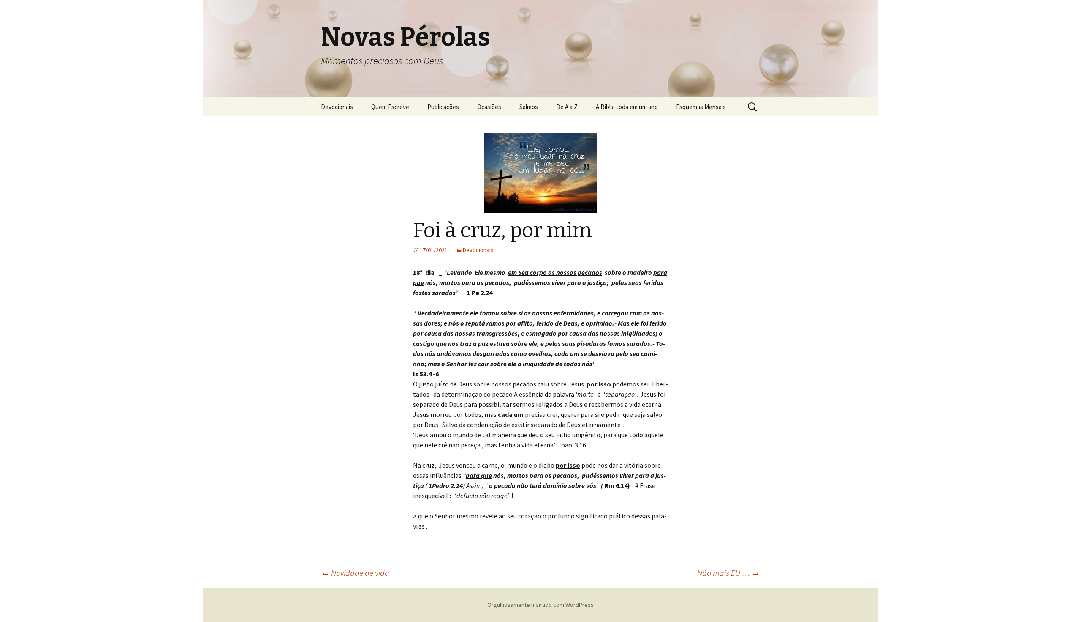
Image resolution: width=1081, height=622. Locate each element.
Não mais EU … (728, 572)
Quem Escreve (390, 107)
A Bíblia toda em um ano (627, 107)
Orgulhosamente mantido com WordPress (540, 604)
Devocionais (337, 107)
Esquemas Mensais (701, 107)
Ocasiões (489, 107)
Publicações (443, 107)
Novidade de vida (355, 572)
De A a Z (567, 107)
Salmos (528, 107)
